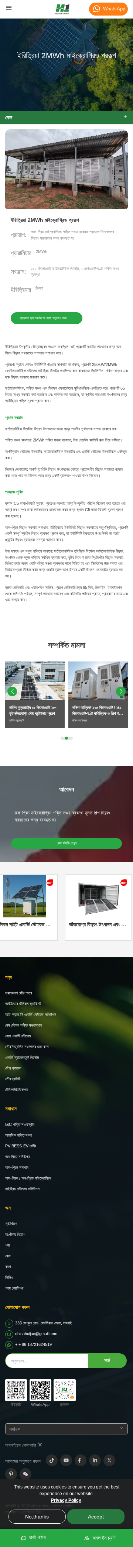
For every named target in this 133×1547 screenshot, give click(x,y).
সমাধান (11, 1108)
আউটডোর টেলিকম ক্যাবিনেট (23, 1003)
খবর (7, 1245)
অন (8, 1208)
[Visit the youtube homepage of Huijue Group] (66, 1460)
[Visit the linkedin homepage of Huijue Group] (95, 1460)
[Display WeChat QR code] (25, 1474)
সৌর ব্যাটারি (12, 1079)
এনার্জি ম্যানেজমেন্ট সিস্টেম (22, 1057)
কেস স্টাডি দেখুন (66, 843)
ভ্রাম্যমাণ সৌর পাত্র (18, 993)
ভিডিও (9, 1277)
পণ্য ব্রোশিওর (14, 1288)
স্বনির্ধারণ (11, 1223)
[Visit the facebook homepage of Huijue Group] (80, 1460)
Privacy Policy (66, 1500)
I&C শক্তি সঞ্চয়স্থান (19, 1124)
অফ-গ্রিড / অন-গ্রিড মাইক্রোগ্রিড (28, 1178)
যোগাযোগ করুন (17, 1307)
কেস (8, 1256)
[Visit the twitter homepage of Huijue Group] (109, 1460)
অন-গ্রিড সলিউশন (17, 1156)
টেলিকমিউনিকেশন (16, 1089)
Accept (96, 1517)
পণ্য (8, 977)
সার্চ (107, 1360)
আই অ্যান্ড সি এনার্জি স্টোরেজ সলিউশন (30, 1014)
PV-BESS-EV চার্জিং (20, 1146)
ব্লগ (8, 1266)
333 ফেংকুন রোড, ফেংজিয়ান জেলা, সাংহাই (43, 1323)
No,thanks (37, 1517)
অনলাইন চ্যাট (102, 1538)
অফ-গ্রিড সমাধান (16, 1167)
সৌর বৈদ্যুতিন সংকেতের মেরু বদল (27, 1046)
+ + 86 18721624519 (33, 1344)
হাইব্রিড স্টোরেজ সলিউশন (22, 1189)
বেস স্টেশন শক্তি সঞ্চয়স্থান (23, 1025)
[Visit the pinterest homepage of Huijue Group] (11, 1474)
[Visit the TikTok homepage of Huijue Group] (52, 1460)
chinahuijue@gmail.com (36, 1333)
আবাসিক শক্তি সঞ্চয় (18, 1135)
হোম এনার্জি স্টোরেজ (18, 1036)
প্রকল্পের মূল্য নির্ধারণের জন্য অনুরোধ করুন (43, 318)
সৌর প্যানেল (13, 1068)
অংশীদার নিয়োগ (15, 1234)
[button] (121, 691)
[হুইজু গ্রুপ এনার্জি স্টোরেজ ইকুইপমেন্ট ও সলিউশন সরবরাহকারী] (62, 9)
